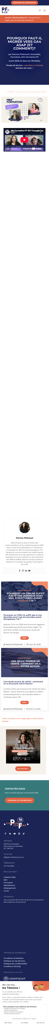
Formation (15, 57)
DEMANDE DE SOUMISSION (19, 800)
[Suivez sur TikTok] (24, 833)
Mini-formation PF (19, 18)
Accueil (8, 18)
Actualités (35, 54)
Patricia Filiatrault (20, 54)
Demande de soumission (24, 3)
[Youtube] (29, 571)
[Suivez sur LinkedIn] (10, 833)
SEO (5, 880)
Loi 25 (6, 891)
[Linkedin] (26, 571)
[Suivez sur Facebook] (5, 833)
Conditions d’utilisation (14, 958)
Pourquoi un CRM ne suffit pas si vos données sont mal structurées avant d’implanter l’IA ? (22, 617)
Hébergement (10, 888)
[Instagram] (23, 571)
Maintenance (9, 885)
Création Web (9, 877)
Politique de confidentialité (15, 964)
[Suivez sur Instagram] (19, 833)
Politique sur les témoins (14, 961)
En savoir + (23, 769)
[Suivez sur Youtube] (14, 833)
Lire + (24, 638)
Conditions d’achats (12, 966)
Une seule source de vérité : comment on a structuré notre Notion (23, 682)
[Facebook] (20, 571)
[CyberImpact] (14, 980)
